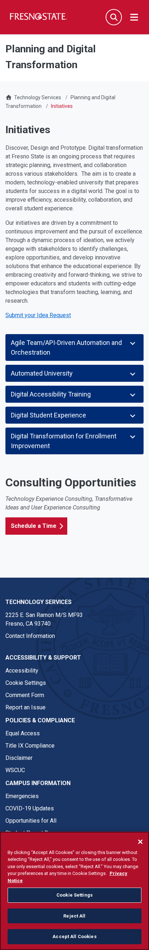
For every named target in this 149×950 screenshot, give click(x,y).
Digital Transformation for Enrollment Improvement (63, 441)
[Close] (140, 842)
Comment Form (24, 695)
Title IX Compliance (30, 745)
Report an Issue (25, 707)
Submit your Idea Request (38, 315)
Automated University (42, 373)
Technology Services (37, 97)
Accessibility (21, 670)
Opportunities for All (30, 820)
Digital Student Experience (48, 415)
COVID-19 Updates (29, 808)
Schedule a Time (33, 525)
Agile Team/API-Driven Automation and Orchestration (66, 347)
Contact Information (30, 635)
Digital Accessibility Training (51, 394)
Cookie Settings (25, 682)
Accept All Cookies (74, 936)
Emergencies (22, 796)
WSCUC (15, 770)
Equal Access (22, 733)
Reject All (74, 916)
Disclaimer (19, 757)
